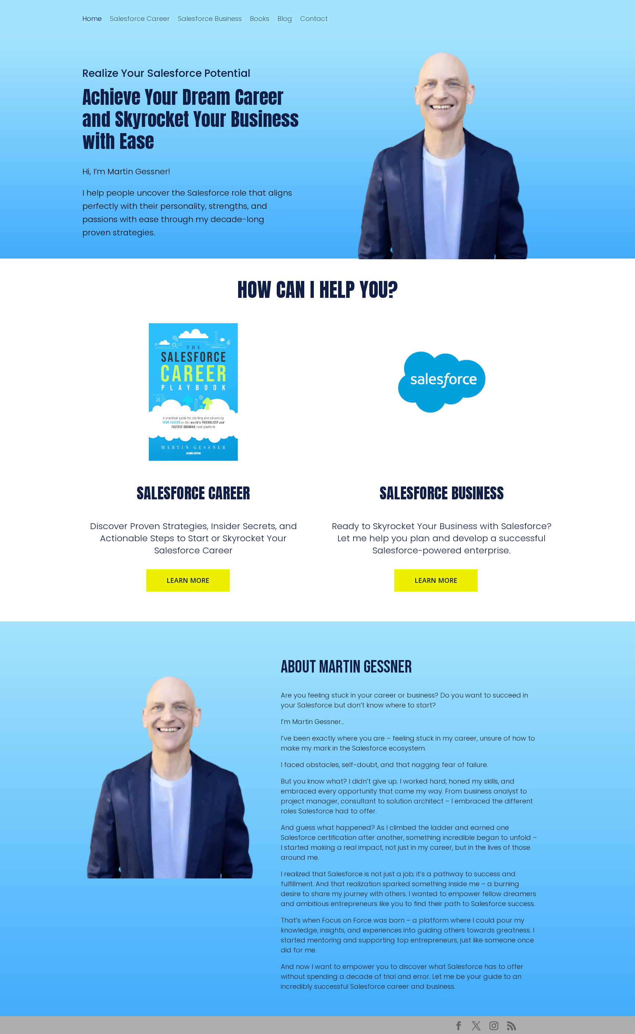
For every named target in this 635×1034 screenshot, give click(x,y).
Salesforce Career (140, 18)
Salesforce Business (210, 18)
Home (92, 18)
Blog (284, 18)
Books (259, 18)
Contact (314, 18)
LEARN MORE (187, 580)
